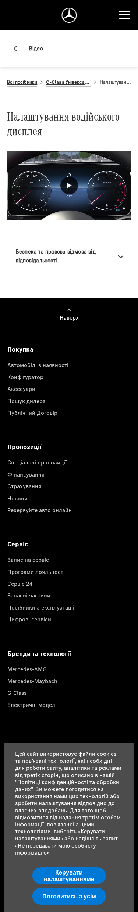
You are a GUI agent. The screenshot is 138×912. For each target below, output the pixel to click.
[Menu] (124, 15)
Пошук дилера (26, 401)
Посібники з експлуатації (40, 607)
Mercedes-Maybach (32, 681)
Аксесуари (21, 388)
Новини (17, 498)
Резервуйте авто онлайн (39, 510)
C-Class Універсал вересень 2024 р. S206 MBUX (68, 82)
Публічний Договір (32, 412)
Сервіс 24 (20, 583)
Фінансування (26, 474)
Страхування (24, 486)
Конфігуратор (25, 377)
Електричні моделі (32, 704)
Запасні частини (28, 595)
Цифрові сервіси (29, 619)
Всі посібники (22, 82)
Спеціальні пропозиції (37, 462)
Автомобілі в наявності (37, 365)
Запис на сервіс (28, 559)
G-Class (16, 692)
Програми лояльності (36, 571)
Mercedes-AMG (26, 669)
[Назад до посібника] (18, 48)
